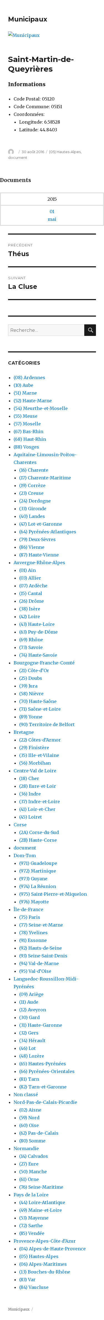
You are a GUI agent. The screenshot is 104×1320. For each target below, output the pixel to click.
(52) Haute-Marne (33, 400)
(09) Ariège (31, 994)
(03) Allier (30, 578)
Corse (20, 824)
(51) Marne (25, 393)
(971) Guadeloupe (38, 863)
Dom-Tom (25, 855)
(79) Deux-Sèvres (37, 539)
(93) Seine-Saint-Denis (43, 955)
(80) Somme (32, 1141)
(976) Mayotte (34, 902)
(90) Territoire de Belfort (47, 724)
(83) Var (27, 1279)
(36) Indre (30, 794)
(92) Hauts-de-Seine (40, 948)
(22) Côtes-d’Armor (40, 740)
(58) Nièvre (31, 693)
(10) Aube (23, 385)
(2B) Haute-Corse (38, 840)
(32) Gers (29, 1033)
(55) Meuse (25, 416)
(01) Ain (27, 570)
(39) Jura (28, 686)
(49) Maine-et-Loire (40, 1210)
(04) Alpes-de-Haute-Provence (52, 1248)
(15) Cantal (30, 593)
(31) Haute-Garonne (40, 1025)
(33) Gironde (32, 508)
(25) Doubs (30, 678)
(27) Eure (29, 1164)
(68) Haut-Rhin (30, 439)
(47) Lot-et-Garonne (40, 524)
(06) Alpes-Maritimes (43, 1264)
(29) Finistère (34, 747)
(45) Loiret (30, 817)
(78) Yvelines (33, 932)
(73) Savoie (31, 647)
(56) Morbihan (35, 763)
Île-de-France (28, 909)
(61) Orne (29, 1179)
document (17, 157)
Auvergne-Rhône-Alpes (39, 562)
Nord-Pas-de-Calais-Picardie (45, 1102)
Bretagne (24, 732)
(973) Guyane (33, 878)
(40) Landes (32, 516)
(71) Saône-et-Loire (40, 709)
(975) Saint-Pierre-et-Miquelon (53, 894)
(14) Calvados (33, 1156)
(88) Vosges (26, 447)
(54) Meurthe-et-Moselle (41, 408)
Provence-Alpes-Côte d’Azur (45, 1241)
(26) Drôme (31, 601)
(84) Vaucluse (34, 1287)
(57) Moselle (27, 424)
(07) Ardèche (33, 585)
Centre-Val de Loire (35, 770)
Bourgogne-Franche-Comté (44, 663)
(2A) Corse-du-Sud (39, 832)
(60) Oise (29, 1125)
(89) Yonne (30, 716)
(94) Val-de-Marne (39, 963)
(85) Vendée (31, 1233)
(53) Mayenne (34, 1218)
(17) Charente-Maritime (45, 477)
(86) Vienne (31, 547)
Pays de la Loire (31, 1194)
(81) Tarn (29, 1079)
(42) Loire (29, 616)
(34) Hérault (32, 1040)
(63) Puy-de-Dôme (38, 632)
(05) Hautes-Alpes (65, 152)
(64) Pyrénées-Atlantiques (47, 531)
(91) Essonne (33, 940)
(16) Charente (33, 470)
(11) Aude (28, 1002)
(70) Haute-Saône (38, 701)
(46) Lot (27, 1048)
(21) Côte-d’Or (34, 670)
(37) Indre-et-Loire (39, 801)
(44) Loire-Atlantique (42, 1202)
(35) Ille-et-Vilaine (39, 755)
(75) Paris (29, 917)
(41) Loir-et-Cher (37, 809)
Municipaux (27, 19)
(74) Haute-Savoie (38, 655)
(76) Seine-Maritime (41, 1187)
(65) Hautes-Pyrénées (42, 1063)
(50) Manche (33, 1171)
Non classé (26, 1094)
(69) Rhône (31, 639)
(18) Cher (29, 778)
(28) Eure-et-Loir (37, 786)
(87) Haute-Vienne (39, 555)
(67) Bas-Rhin (28, 431)
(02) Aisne (30, 1110)
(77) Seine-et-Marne (41, 925)
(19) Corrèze (32, 485)
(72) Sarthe (31, 1225)
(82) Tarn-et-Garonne (43, 1087)
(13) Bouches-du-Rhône (44, 1272)
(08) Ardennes (29, 377)
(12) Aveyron (32, 1009)
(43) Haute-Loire (37, 624)
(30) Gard (29, 1017)
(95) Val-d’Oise (35, 971)
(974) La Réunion (37, 886)
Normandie (26, 1148)
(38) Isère (29, 609)
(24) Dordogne (35, 501)
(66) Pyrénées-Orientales (47, 1071)
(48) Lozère (31, 1056)
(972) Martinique (37, 871)
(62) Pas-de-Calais (39, 1133)
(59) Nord (29, 1117)
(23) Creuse (31, 493)
